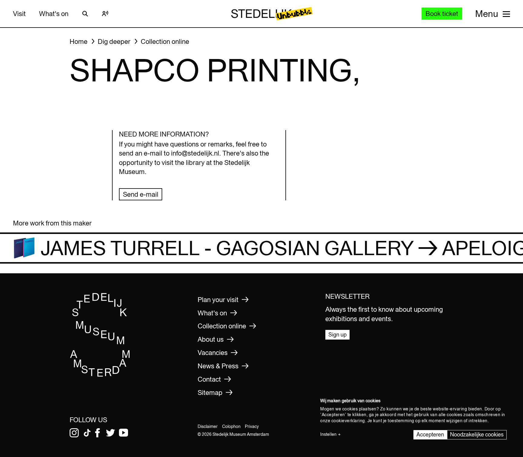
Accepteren (430, 434)
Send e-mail (140, 194)
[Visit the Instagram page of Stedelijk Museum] (74, 432)
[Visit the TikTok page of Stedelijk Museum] (87, 432)
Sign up (337, 334)
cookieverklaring (348, 420)
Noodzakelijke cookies (477, 434)
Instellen (328, 434)
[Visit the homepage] (100, 375)
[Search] (85, 13)
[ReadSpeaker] (105, 13)
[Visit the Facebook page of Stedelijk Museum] (97, 432)
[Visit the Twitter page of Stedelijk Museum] (110, 432)
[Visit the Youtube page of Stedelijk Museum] (123, 432)
